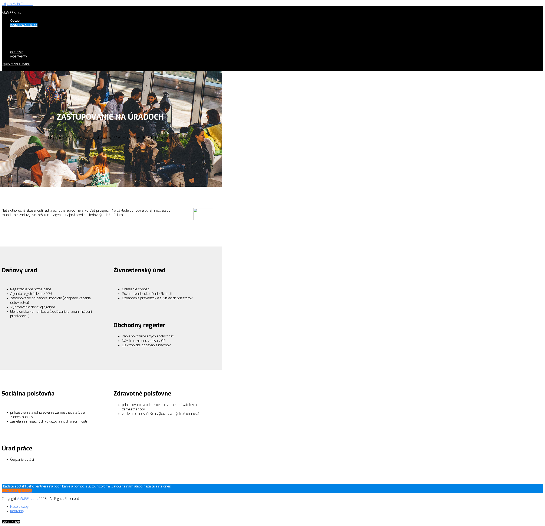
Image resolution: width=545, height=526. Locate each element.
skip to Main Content (17, 4)
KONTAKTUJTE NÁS (17, 491)
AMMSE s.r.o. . (27, 498)
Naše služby (19, 506)
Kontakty (17, 511)
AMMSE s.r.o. (11, 12)
